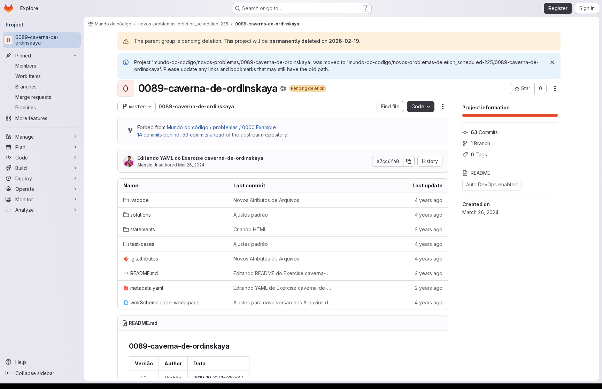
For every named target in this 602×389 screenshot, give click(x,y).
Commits (484, 132)
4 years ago (428, 200)
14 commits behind (158, 135)
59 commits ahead (203, 135)
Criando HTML (250, 229)
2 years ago (428, 229)
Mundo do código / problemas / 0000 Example (221, 127)
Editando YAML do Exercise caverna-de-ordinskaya (200, 158)
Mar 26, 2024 (191, 165)
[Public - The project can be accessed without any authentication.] (283, 88)
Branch (480, 143)
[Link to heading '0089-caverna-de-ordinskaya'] (234, 346)
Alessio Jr (147, 165)
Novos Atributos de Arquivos (266, 200)
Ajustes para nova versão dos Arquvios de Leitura (282, 302)
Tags (479, 154)
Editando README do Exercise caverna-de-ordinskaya (282, 273)
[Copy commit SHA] (409, 161)
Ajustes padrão (250, 215)
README (480, 173)
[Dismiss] (552, 62)
